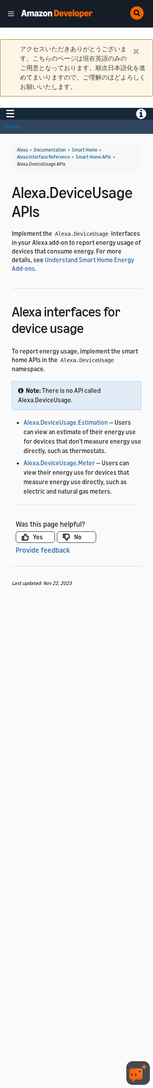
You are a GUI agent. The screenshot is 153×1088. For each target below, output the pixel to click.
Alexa (22, 150)
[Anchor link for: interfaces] (90, 327)
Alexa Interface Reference (43, 157)
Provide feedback (43, 550)
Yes (38, 537)
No (78, 537)
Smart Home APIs (93, 157)
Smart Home (84, 150)
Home (12, 126)
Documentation (50, 150)
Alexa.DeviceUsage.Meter (59, 463)
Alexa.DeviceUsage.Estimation (66, 422)
